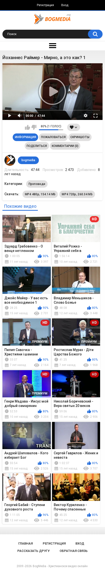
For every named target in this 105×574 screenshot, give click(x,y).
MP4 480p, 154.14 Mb (40, 194)
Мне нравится (27, 127)
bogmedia (28, 160)
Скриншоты (79, 137)
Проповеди (37, 184)
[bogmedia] (10, 160)
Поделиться (37, 146)
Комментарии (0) (65, 146)
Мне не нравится (33, 127)
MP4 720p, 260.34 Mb (77, 194)
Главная (25, 543)
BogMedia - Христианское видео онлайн (60, 566)
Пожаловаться (53, 137)
